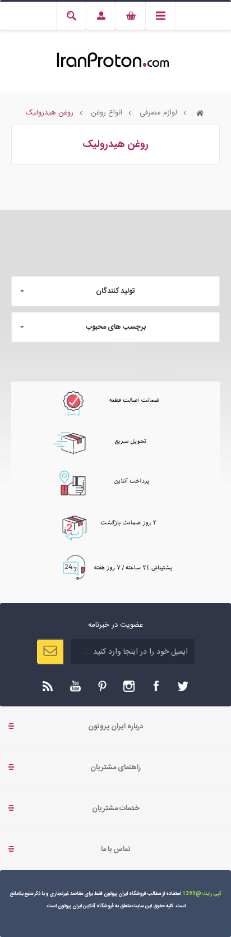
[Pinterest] (102, 686)
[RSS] (48, 686)
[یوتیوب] (75, 686)
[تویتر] (183, 686)
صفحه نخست (200, 113)
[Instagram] (129, 686)
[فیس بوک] (156, 686)
